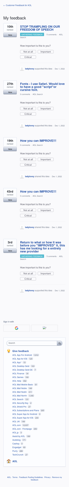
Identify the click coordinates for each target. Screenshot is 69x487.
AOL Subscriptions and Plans (26, 410)
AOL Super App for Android (25, 414)
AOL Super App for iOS (23, 417)
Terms (15, 477)
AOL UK (16, 421)
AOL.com (16, 425)
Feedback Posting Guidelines (31, 477)
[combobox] (32, 343)
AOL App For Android (22, 354)
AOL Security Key (20, 402)
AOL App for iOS (20, 358)
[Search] (59, 343)
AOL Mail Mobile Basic (22, 384)
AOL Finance (18, 373)
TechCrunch (18, 454)
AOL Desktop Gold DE (22, 369)
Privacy (47, 477)
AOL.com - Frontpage (22, 428)
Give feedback (20, 351)
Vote (10, 35)
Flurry (15, 450)
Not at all (29, 51)
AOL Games (18, 377)
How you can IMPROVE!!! (38, 140)
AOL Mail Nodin (19, 391)
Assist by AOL (18, 436)
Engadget (17, 447)
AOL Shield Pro (19, 406)
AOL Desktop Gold (21, 366)
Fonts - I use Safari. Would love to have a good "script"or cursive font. (42, 87)
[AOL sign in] (44, 328)
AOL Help (17, 380)
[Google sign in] (16, 328)
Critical (30, 57)
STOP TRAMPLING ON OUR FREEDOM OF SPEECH (40, 28)
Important (47, 51)
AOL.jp (15, 432)
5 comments (52, 34)
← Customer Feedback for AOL (17, 5)
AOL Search (38, 94)
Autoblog (16, 439)
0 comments (25, 94)
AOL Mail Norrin (19, 395)
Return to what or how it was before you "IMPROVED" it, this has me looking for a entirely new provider (42, 246)
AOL (14, 461)
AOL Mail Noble (19, 388)
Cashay (16, 443)
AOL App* (17, 362)
